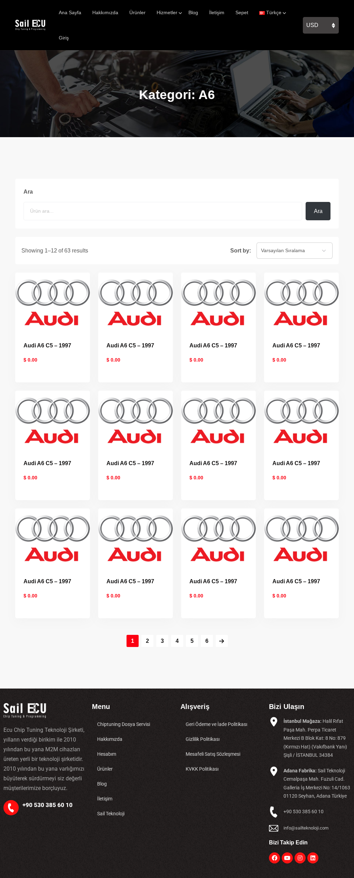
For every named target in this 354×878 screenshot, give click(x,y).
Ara (28, 192)
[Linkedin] (312, 857)
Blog (193, 12)
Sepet (241, 12)
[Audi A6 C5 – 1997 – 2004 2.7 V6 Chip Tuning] (135, 538)
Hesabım (106, 754)
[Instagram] (300, 857)
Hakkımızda (105, 12)
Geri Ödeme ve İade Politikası (216, 724)
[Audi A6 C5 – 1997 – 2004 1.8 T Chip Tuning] (52, 302)
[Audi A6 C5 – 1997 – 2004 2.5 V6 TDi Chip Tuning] (135, 420)
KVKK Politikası (202, 769)
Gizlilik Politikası (203, 739)
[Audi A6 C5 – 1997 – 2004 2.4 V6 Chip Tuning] (52, 420)
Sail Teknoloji (110, 813)
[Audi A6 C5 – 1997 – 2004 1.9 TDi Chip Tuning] (135, 302)
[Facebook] (274, 857)
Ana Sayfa (70, 12)
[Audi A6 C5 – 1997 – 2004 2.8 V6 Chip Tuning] (301, 538)
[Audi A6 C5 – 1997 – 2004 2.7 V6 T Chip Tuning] (218, 538)
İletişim (216, 12)
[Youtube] (287, 857)
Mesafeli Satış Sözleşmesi (213, 754)
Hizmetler (167, 12)
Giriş (64, 38)
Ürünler (137, 12)
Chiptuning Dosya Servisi (123, 724)
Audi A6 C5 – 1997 (47, 345)
